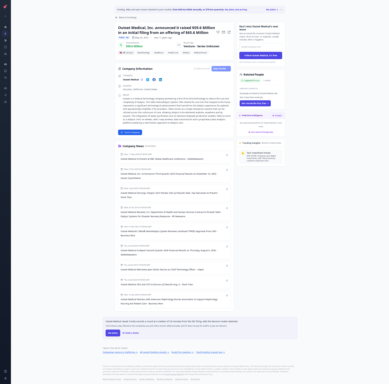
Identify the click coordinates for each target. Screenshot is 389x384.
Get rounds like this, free (254, 103)
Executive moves (181, 379)
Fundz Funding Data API (174, 374)
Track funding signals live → (210, 352)
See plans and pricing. (236, 9)
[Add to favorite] (218, 32)
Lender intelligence (146, 379)
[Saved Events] (5, 71)
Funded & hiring (130, 379)
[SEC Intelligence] (5, 47)
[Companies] (5, 40)
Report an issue (203, 68)
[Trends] (5, 95)
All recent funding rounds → (154, 352)
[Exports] (5, 101)
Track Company (132, 132)
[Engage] (5, 88)
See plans (113, 333)
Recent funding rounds (112, 379)
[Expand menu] (5, 16)
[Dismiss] (281, 9)
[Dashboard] (5, 27)
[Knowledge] (5, 371)
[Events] (5, 34)
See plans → (272, 9)
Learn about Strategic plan (262, 132)
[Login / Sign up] (5, 378)
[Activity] (5, 77)
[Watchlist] (5, 64)
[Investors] (5, 54)
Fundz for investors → (182, 352)
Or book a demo (130, 333)
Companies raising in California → (120, 352)
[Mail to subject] (223, 32)
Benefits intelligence (165, 379)
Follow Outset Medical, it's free (260, 55)
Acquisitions (195, 379)
